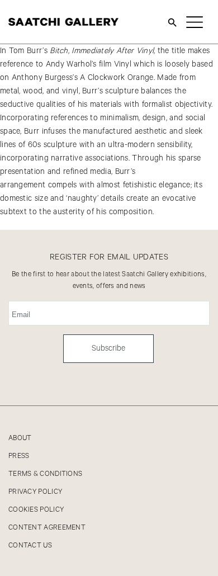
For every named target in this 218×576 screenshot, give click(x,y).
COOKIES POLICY (36, 510)
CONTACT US (30, 545)
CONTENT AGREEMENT (47, 527)
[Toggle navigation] (194, 21)
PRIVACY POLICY (35, 492)
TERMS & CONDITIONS (45, 474)
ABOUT (20, 438)
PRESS (19, 456)
